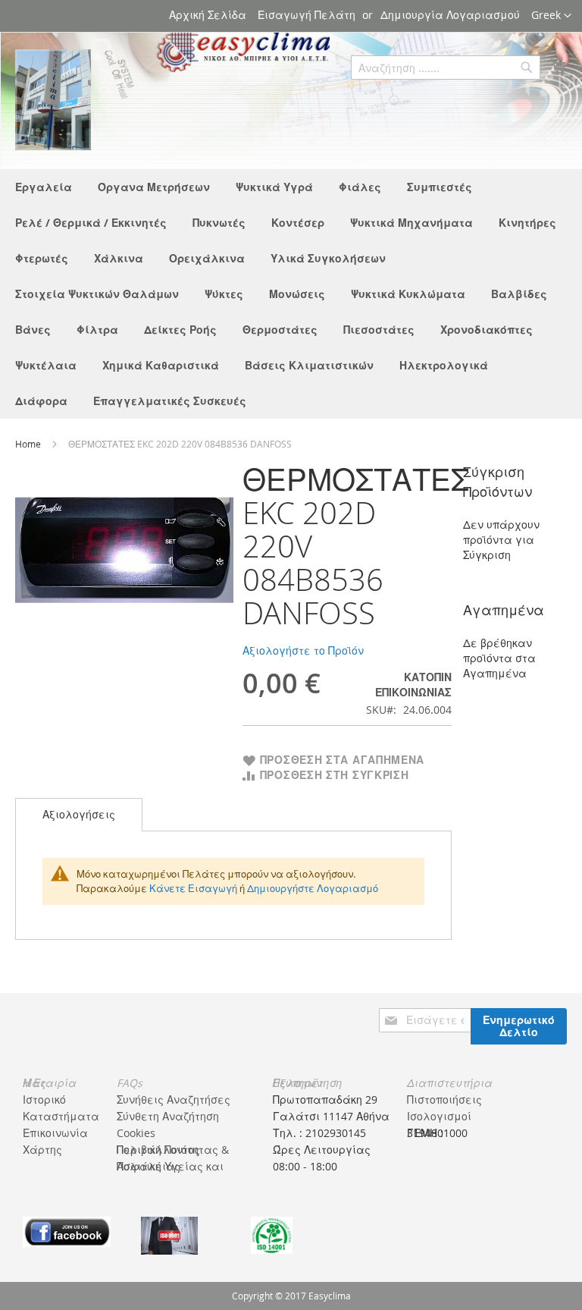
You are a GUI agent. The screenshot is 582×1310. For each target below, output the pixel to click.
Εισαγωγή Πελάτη (306, 15)
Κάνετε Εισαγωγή (193, 888)
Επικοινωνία (55, 1133)
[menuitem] (43, 187)
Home (29, 444)
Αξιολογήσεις (78, 814)
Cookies (136, 1133)
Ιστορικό (44, 1099)
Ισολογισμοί (439, 1116)
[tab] (78, 814)
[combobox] (445, 67)
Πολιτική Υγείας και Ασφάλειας (170, 1166)
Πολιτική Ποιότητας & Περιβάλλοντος (173, 1149)
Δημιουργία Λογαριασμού (450, 15)
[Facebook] (67, 1231)
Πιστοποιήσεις (444, 1099)
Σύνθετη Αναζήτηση (168, 1116)
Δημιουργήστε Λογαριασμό (312, 888)
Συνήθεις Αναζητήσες (173, 1099)
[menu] (291, 294)
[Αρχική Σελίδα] (53, 99)
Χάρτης (42, 1149)
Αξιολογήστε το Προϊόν (303, 650)
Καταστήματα (61, 1116)
